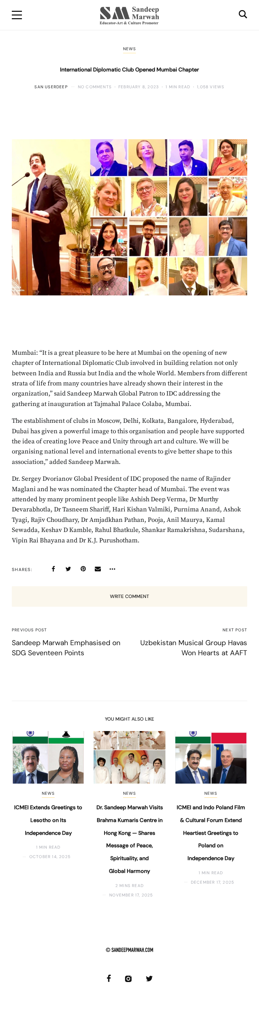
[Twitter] (68, 569)
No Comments (95, 87)
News (129, 49)
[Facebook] (53, 569)
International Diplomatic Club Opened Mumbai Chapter (129, 69)
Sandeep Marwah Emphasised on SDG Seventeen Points (66, 647)
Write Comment (129, 596)
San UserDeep (50, 87)
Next (236, 814)
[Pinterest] (83, 569)
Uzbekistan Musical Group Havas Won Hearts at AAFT (193, 647)
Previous (23, 814)
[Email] (98, 569)
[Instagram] (128, 978)
